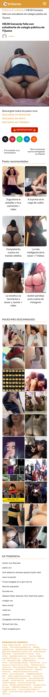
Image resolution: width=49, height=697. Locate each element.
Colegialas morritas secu (13, 619)
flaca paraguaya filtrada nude (25, 667)
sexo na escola (9, 577)
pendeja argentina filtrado (20, 685)
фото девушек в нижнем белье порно (24, 664)
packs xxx (6, 568)
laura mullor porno (16, 674)
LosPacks (18, 10)
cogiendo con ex (29, 658)
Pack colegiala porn (11, 629)
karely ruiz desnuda (11, 563)
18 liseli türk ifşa (10, 624)
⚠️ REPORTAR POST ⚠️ (24, 130)
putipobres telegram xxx (22, 687)
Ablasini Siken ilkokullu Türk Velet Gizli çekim (23, 596)
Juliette (11, 36)
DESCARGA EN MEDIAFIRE (16, 114)
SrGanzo (6, 10)
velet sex (6, 610)
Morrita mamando (10, 586)
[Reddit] (34, 139)
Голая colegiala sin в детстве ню (17, 582)
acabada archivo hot (24, 669)
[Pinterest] (12, 139)
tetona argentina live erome (19, 676)
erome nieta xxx (17, 680)
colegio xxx (7, 601)
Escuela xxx (7, 591)
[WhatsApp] (19, 139)
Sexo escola (7, 605)
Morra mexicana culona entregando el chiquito (36, 151)
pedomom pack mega (24, 649)
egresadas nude (14, 660)
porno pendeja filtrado (18, 663)
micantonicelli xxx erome (23, 654)
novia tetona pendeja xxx (20, 647)
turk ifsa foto (35, 663)
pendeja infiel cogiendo (17, 678)
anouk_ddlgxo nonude (11, 645)
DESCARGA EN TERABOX (15, 122)
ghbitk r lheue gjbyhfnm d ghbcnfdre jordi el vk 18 (24, 650)
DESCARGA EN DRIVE (13, 118)
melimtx (6, 615)
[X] (5, 139)
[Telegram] (27, 139)
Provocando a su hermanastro (12, 151)
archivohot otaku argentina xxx (22, 691)
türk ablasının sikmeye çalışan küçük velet (21, 572)
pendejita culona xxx (18, 656)
